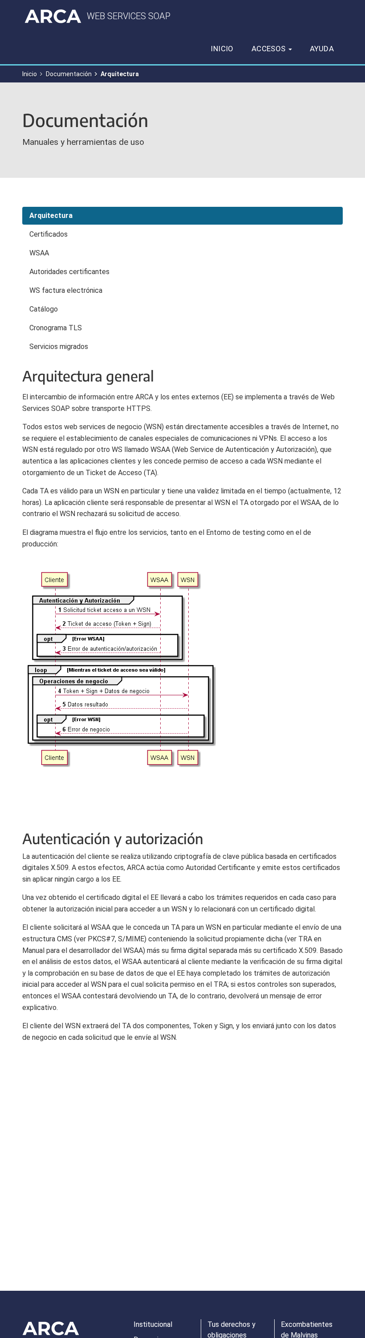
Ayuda (322, 48)
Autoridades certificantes (69, 271)
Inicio (222, 48)
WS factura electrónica (65, 290)
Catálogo (43, 309)
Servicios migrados (58, 346)
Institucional (153, 1324)
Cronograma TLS (55, 328)
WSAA (39, 253)
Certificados (48, 234)
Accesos (269, 48)
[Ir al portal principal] (52, 16)
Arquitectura (51, 215)
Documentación (69, 74)
